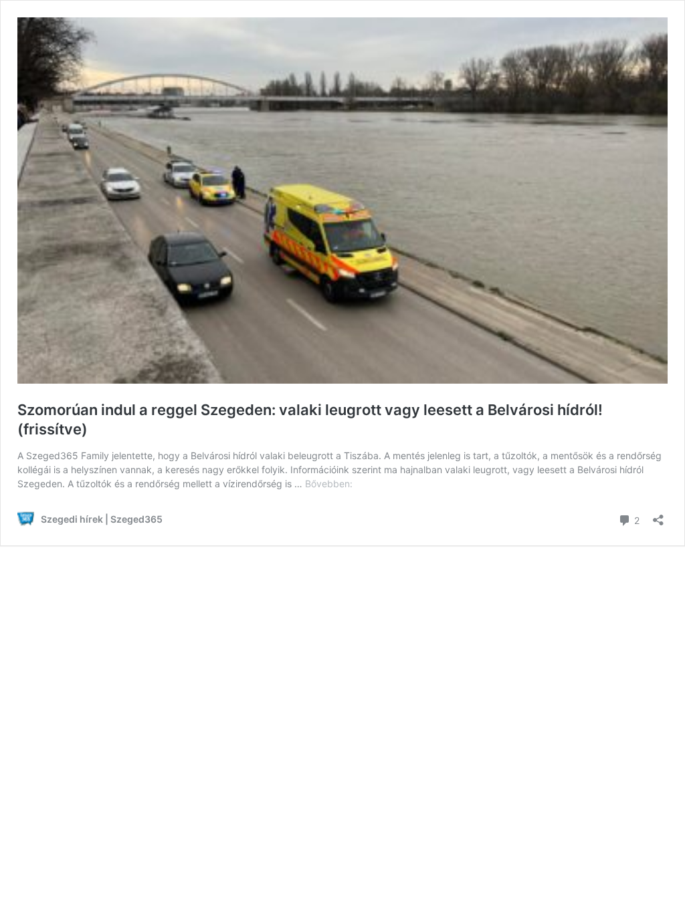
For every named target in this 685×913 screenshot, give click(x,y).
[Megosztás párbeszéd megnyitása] (658, 515)
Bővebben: (329, 483)
